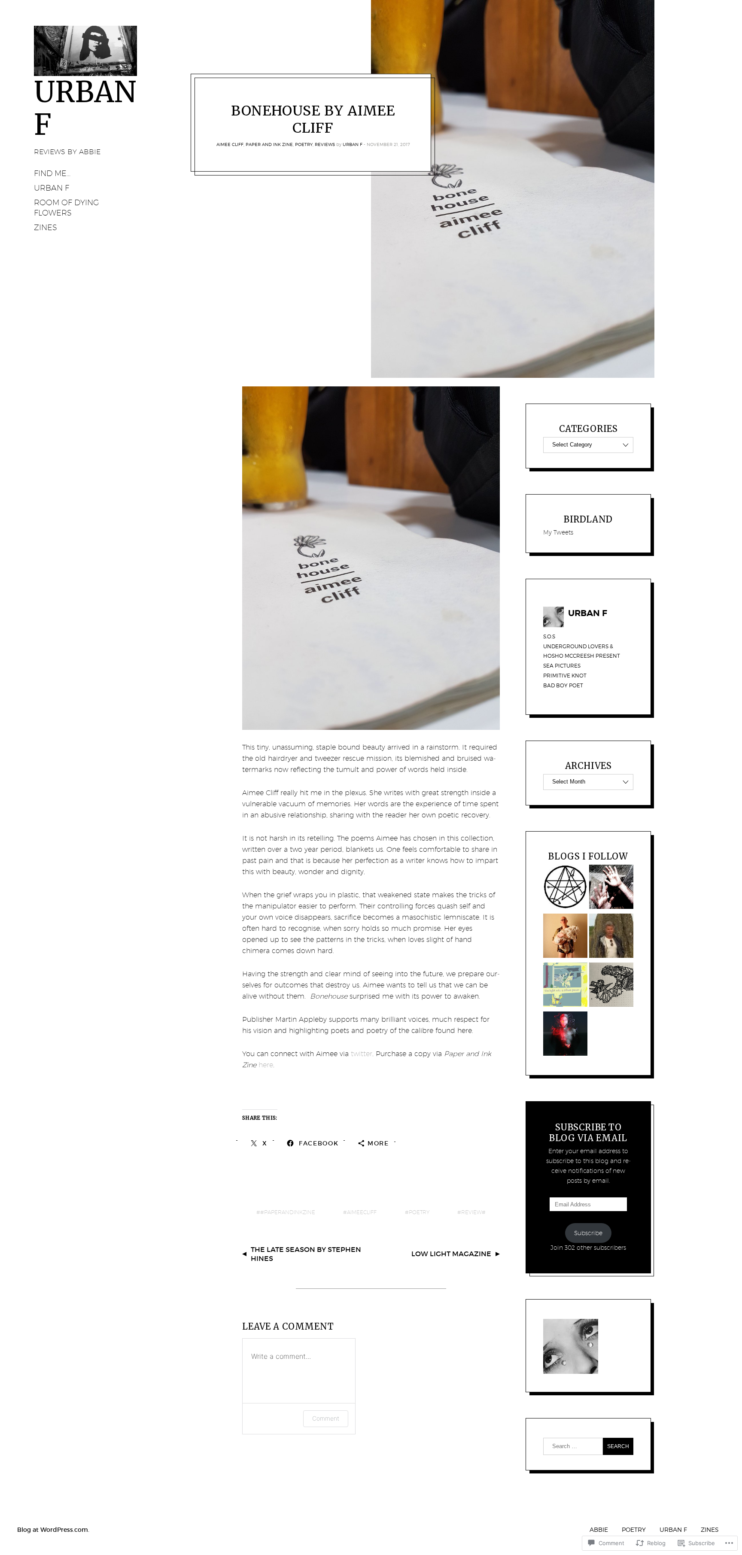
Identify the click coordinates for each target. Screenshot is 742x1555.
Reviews (325, 144)
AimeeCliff (362, 1212)
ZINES (45, 227)
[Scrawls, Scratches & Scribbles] (611, 986)
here (265, 1065)
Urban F (352, 144)
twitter (361, 1054)
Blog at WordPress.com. (53, 1530)
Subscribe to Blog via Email (588, 1132)
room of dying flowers (66, 207)
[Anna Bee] (565, 986)
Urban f (51, 187)
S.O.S (549, 636)
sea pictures (562, 665)
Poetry (304, 144)
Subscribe (588, 1233)
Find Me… (52, 173)
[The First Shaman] (611, 937)
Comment (325, 1418)
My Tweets (558, 532)
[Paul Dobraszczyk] (565, 1035)
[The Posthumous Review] (565, 888)
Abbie (599, 1529)
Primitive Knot (565, 675)
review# (473, 1212)
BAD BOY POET (563, 685)
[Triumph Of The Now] (565, 937)
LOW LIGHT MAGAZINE (451, 1253)
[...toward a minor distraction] (611, 888)
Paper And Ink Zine (269, 144)
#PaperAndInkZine (287, 1212)
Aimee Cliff (229, 144)
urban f (673, 1529)
